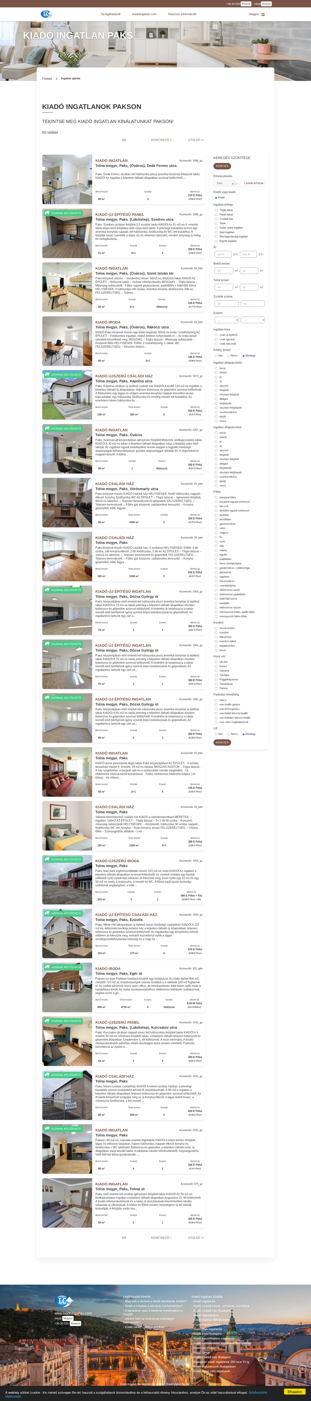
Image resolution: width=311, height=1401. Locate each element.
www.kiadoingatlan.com (73, 1313)
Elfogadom (295, 1391)
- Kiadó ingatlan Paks (205, 1324)
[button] (110, 14)
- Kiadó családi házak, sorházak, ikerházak (220, 1306)
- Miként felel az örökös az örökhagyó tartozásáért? (148, 1320)
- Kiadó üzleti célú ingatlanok (210, 1371)
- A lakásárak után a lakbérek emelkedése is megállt (153, 1312)
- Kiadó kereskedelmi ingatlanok (213, 1338)
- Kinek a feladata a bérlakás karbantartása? (153, 1306)
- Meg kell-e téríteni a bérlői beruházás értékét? (155, 1301)
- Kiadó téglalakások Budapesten (213, 1366)
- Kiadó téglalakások (205, 1315)
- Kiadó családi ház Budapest (211, 1310)
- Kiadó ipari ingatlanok (206, 1329)
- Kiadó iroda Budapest (206, 1334)
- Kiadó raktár (200, 1352)
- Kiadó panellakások (205, 1348)
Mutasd (246, 4)
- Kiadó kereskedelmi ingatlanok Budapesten (221, 1343)
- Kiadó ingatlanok (203, 1301)
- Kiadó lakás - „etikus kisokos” (144, 1327)
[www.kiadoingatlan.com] (47, 14)
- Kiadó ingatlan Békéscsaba (210, 1320)
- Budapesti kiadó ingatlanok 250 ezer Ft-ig (220, 1362)
